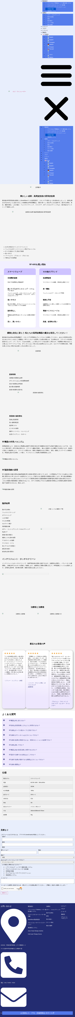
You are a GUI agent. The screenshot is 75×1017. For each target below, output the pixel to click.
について (45, 30)
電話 (39, 850)
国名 (2, 855)
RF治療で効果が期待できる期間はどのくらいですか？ (27, 759)
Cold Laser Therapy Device (35, 934)
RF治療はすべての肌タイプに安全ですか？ (23, 730)
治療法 (44, 13)
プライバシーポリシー (64, 917)
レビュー (45, 26)
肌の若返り (50, 20)
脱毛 (49, 18)
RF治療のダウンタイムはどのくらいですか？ (24, 735)
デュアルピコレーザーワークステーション (18, 873)
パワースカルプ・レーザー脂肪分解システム (19, 867)
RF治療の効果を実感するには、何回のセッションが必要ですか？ (30, 740)
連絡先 (44, 32)
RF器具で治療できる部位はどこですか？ (22, 755)
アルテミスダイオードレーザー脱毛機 (56, 5)
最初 (3, 842)
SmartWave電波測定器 (34, 919)
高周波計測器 (51, 9)
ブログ (44, 28)
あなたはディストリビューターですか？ (12, 860)
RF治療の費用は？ (15, 764)
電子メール (4, 850)
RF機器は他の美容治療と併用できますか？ (23, 750)
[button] (56, 92)
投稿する (4, 893)
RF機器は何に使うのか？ (17, 720)
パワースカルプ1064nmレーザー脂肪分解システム (59, 3)
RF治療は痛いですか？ (16, 745)
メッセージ (4, 878)
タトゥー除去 (51, 22)
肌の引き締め (51, 16)
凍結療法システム (52, 11)
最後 (3, 847)
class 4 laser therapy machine (35, 931)
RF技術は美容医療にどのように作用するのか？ (24, 725)
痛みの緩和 (50, 24)
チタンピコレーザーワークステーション (57, 7)
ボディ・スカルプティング (54, 14)
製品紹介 (45, 1)
